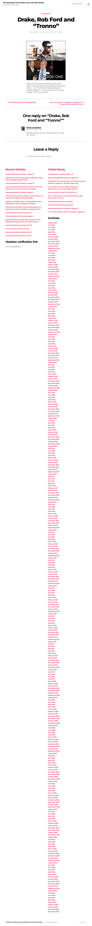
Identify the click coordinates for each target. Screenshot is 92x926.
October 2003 (53, 858)
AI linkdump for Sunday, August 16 (60, 205)
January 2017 (52, 490)
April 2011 (51, 651)
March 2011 (52, 653)
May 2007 (51, 760)
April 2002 (51, 900)
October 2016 (52, 497)
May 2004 (51, 844)
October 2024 (53, 274)
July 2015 (51, 532)
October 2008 (53, 721)
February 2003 (53, 877)
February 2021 (53, 376)
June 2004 (51, 842)
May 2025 (51, 258)
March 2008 (52, 737)
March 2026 (52, 234)
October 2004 (53, 832)
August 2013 (52, 586)
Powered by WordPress (51, 922)
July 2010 (51, 672)
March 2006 (52, 793)
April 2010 (51, 679)
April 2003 (51, 872)
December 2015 (53, 521)
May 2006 (51, 788)
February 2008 (53, 739)
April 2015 (51, 539)
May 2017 (51, 481)
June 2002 (51, 895)
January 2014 (52, 574)
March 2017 (52, 486)
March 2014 (52, 569)
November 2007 (54, 746)
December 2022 (53, 325)
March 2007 (52, 765)
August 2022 (52, 334)
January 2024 (53, 295)
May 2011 (51, 648)
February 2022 (53, 348)
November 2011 (53, 635)
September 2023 (54, 304)
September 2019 (53, 416)
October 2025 (53, 246)
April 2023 (51, 316)
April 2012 (51, 623)
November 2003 (53, 856)
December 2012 (53, 604)
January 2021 (52, 379)
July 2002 (51, 893)
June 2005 (51, 814)
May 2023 (51, 313)
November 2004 (54, 830)
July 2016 (51, 504)
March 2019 (52, 430)
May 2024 (51, 285)
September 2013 (53, 583)
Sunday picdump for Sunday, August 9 (19, 192)
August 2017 (52, 474)
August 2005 (52, 809)
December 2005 (53, 800)
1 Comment (60, 32)
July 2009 (51, 700)
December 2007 (53, 744)
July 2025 (51, 253)
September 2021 (53, 360)
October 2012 (52, 609)
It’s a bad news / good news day (17, 228)
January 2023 (53, 323)
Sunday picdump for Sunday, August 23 (20, 174)
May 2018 (51, 453)
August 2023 (52, 306)
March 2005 (52, 821)
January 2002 (53, 907)
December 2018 (53, 437)
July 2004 (51, 839)
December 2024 (53, 269)
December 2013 (53, 576)
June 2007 (51, 758)
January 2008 (53, 742)
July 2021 (51, 365)
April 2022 (51, 344)
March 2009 (52, 709)
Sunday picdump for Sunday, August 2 (19, 216)
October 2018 (52, 441)
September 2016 (53, 500)
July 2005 (51, 811)
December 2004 (53, 828)
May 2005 (51, 816)
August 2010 (52, 669)
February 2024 (53, 292)
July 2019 (51, 420)
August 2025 (52, 251)
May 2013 (51, 593)
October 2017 (52, 469)
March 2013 (52, 597)
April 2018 (51, 455)
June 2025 (51, 255)
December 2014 (53, 548)
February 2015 (53, 544)
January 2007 (53, 770)
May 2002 (51, 898)
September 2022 (54, 332)
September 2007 (54, 751)
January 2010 (52, 686)
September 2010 (53, 667)
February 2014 (53, 572)
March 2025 (52, 262)
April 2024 (51, 288)
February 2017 (53, 488)
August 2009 (52, 697)
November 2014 (53, 551)
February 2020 (53, 404)
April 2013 (51, 595)
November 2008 (54, 718)
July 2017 (51, 476)
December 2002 (53, 881)
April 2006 (51, 790)
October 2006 (53, 777)
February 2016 (53, 516)
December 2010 (53, 660)
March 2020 (52, 402)
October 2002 (53, 886)
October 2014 (52, 553)
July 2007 (51, 756)
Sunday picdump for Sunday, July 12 (18, 235)
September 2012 (53, 611)
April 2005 (51, 818)
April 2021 (51, 372)
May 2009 (51, 704)
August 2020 (52, 390)
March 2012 (52, 625)
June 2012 (51, 618)
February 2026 (53, 237)
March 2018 (52, 458)
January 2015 (52, 546)
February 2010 (53, 683)
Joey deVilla (36, 32)
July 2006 (51, 783)
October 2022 (53, 330)
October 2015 (52, 525)
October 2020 (53, 386)
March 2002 (52, 902)
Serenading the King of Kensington (18, 213)
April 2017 (51, 483)
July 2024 (51, 281)
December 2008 (53, 716)
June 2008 (51, 730)
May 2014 (51, 565)
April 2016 (51, 511)
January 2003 (53, 879)
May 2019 (51, 425)
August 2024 (52, 278)
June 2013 (51, 590)
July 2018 (51, 448)
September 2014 (53, 555)
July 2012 (51, 616)
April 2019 (51, 427)
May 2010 (51, 676)
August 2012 (52, 614)
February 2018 (53, 460)
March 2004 (52, 849)
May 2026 (51, 230)
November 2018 (53, 439)
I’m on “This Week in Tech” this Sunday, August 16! (66, 212)
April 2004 (51, 846)
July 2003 (51, 865)
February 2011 (53, 656)
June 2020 (51, 395)
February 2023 (53, 320)
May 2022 (51, 341)
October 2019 (52, 413)
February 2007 (53, 767)
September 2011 (53, 639)
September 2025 (54, 248)
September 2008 (54, 723)
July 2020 (51, 392)
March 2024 (52, 290)
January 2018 (52, 462)
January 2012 (52, 630)
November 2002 (53, 884)
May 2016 (51, 509)
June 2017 (51, 479)
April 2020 (51, 399)
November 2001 (53, 912)
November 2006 (54, 774)
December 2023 (53, 297)
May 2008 (51, 732)
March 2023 (52, 318)
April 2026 (51, 232)
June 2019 (51, 423)
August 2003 (52, 863)
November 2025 (53, 244)
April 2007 (51, 763)
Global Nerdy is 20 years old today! (60, 201)
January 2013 (52, 602)
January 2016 (52, 518)
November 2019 (53, 411)
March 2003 (52, 874)
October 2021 (52, 358)
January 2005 (53, 825)
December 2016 (53, 493)
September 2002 (54, 888)
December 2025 (53, 241)
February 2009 (53, 711)
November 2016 (53, 495)
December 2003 (53, 853)
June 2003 (51, 867)
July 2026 (51, 225)
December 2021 (53, 353)
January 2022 (53, 351)
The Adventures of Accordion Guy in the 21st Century (23, 3)
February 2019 (53, 432)
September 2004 (54, 835)
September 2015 (53, 527)
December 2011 (53, 632)
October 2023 (53, 302)
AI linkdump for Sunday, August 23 (60, 174)
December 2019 (53, 409)
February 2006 (53, 795)
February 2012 (53, 628)
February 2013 (53, 600)
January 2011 (52, 658)
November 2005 (54, 802)
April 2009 (51, 707)
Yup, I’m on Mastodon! (13, 246)
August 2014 (52, 558)
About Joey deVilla (77, 3)
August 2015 (52, 530)
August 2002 (52, 891)
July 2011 (51, 644)
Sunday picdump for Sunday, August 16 (20, 183)
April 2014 (51, 567)
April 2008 (51, 735)
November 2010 (53, 662)
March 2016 (52, 514)
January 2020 (53, 406)
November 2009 (54, 690)
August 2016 (52, 502)
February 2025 (53, 265)
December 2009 (53, 688)
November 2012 (53, 607)
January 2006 (53, 797)
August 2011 (52, 642)
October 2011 (52, 637)
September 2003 (54, 860)
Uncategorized (46, 13)
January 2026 (53, 239)
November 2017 (53, 467)
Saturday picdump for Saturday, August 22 (63, 178)
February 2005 (53, 823)
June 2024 (51, 283)
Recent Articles (15, 169)
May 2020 (51, 397)
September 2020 (54, 388)
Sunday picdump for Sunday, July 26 (19, 225)
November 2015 (53, 523)
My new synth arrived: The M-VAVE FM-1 (62, 192)
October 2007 (53, 749)
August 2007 (52, 753)
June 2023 (51, 311)
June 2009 (51, 702)
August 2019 (52, 418)
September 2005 (54, 807)
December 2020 (53, 381)
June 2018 (51, 451)
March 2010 (52, 681)
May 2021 (51, 369)
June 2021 (51, 367)
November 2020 (53, 383)
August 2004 (52, 837)
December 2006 (53, 772)
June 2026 (51, 227)
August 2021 (52, 362)
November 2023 (53, 299)
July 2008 (51, 728)
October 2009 (53, 693)
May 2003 (51, 870)
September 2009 (54, 695)
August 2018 (52, 446)
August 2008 (52, 725)
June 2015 (51, 534)
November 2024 (53, 271)
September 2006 (54, 779)
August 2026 (52, 223)
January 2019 (52, 434)
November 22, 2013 (48, 32)
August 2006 (52, 781)
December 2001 (53, 909)
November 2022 (53, 327)
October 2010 (52, 665)
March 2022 (52, 346)
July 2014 (51, 560)
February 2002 (53, 904)
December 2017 (53, 465)
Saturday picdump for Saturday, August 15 (63, 208)
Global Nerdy (56, 169)
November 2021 (53, 355)
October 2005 (53, 804)
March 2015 (52, 541)
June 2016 (51, 507)
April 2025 (51, 260)
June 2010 (51, 674)
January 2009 (53, 714)
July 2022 (51, 337)
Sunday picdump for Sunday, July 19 (19, 232)
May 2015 (51, 537)
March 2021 (52, 374)
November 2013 (53, 579)
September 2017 (53, 472)
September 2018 (53, 444)
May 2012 (51, 621)
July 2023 (51, 309)
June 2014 (51, 562)
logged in (37, 156)
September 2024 (54, 276)
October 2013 (52, 581)
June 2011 (51, 646)
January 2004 (53, 851)
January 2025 (53, 267)
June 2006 (51, 786)
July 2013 (51, 588)
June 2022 (51, 339)
